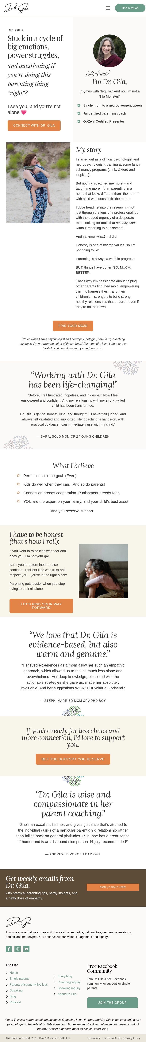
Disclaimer (94, 1038)
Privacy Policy (132, 1038)
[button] (108, 8)
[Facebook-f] (9, 949)
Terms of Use (112, 1038)
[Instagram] (17, 949)
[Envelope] (26, 949)
